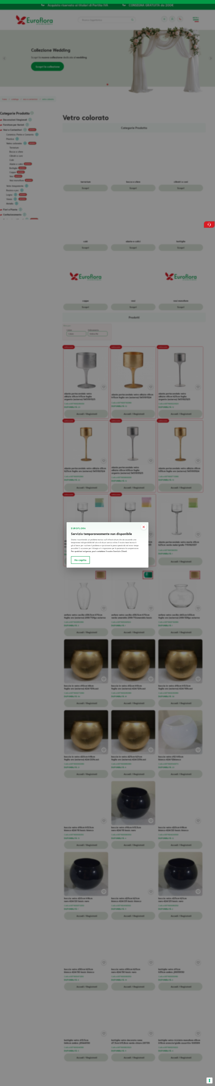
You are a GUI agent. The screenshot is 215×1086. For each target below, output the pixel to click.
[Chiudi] (144, 527)
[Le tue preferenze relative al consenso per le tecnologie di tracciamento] (209, 1080)
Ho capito (80, 559)
